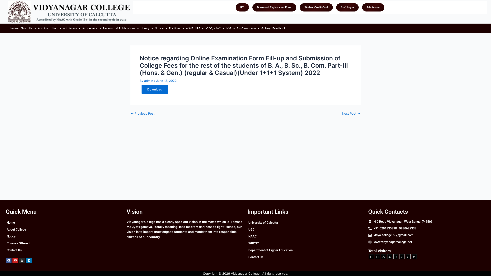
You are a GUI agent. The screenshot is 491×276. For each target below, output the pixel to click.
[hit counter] (392, 256)
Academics (89, 28)
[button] (28, 28)
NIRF (197, 28)
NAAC (252, 236)
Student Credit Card (316, 7)
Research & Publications (119, 28)
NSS (229, 28)
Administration (48, 28)
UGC (251, 229)
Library (145, 28)
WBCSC (253, 243)
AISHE (189, 28)
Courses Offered (18, 243)
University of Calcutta (263, 222)
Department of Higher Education (270, 250)
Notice (159, 28)
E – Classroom (246, 28)
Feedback (279, 28)
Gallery (266, 28)
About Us (26, 28)
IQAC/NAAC (213, 28)
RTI (242, 7)
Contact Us (14, 250)
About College (16, 229)
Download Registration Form (274, 7)
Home (15, 28)
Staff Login (347, 7)
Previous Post (143, 113)
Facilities (174, 28)
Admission (373, 7)
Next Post (351, 113)
